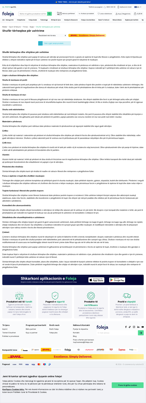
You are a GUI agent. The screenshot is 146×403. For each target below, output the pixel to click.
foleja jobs (53, 333)
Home (4, 27)
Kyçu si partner (31, 333)
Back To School (103, 20)
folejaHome (21, 20)
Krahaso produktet (87, 13)
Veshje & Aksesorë (71, 20)
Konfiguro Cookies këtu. (13, 389)
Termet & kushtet (9, 333)
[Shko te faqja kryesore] (8, 13)
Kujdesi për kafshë (131, 20)
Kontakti (76, 333)
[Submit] (141, 332)
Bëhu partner (31, 329)
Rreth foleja (54, 329)
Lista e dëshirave (106, 14)
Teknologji (44, 20)
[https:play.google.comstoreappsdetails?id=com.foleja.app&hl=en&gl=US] (117, 279)
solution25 (140, 364)
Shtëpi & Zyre (56, 20)
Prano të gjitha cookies (127, 385)
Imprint (5, 329)
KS (138, 7)
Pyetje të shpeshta (80, 329)
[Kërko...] (49, 14)
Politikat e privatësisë (10, 336)
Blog (75, 336)
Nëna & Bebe (117, 20)
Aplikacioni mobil (125, 7)
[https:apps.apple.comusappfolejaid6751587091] (96, 279)
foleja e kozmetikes (88, 20)
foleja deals (33, 20)
